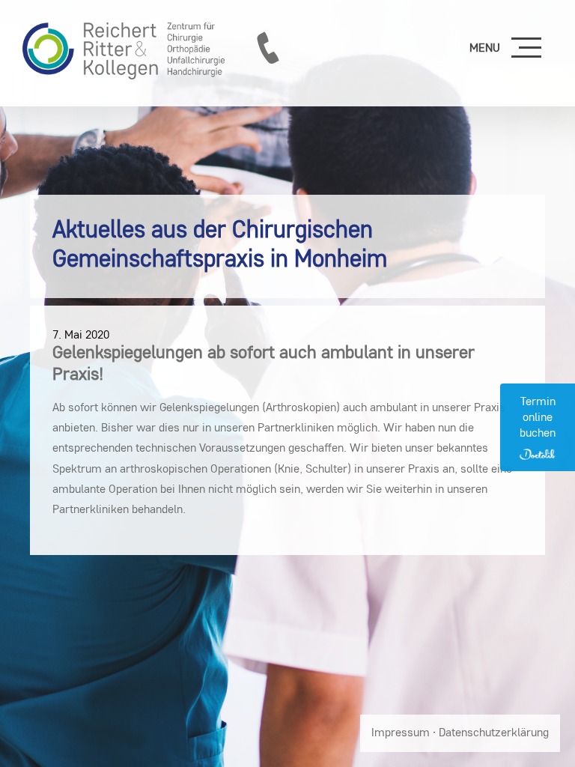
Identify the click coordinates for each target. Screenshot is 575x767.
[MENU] (526, 48)
